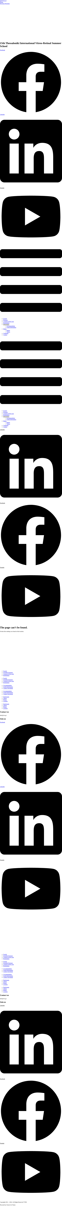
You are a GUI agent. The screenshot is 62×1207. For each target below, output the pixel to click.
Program (5, 320)
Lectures (5, 701)
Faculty (5, 318)
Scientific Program (8, 672)
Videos (8, 332)
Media (4, 329)
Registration (6, 323)
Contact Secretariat (8, 688)
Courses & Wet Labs (8, 321)
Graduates (5, 333)
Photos (8, 330)
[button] (31, 281)
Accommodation (10, 326)
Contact (5, 335)
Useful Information (11, 327)
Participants (6, 697)
